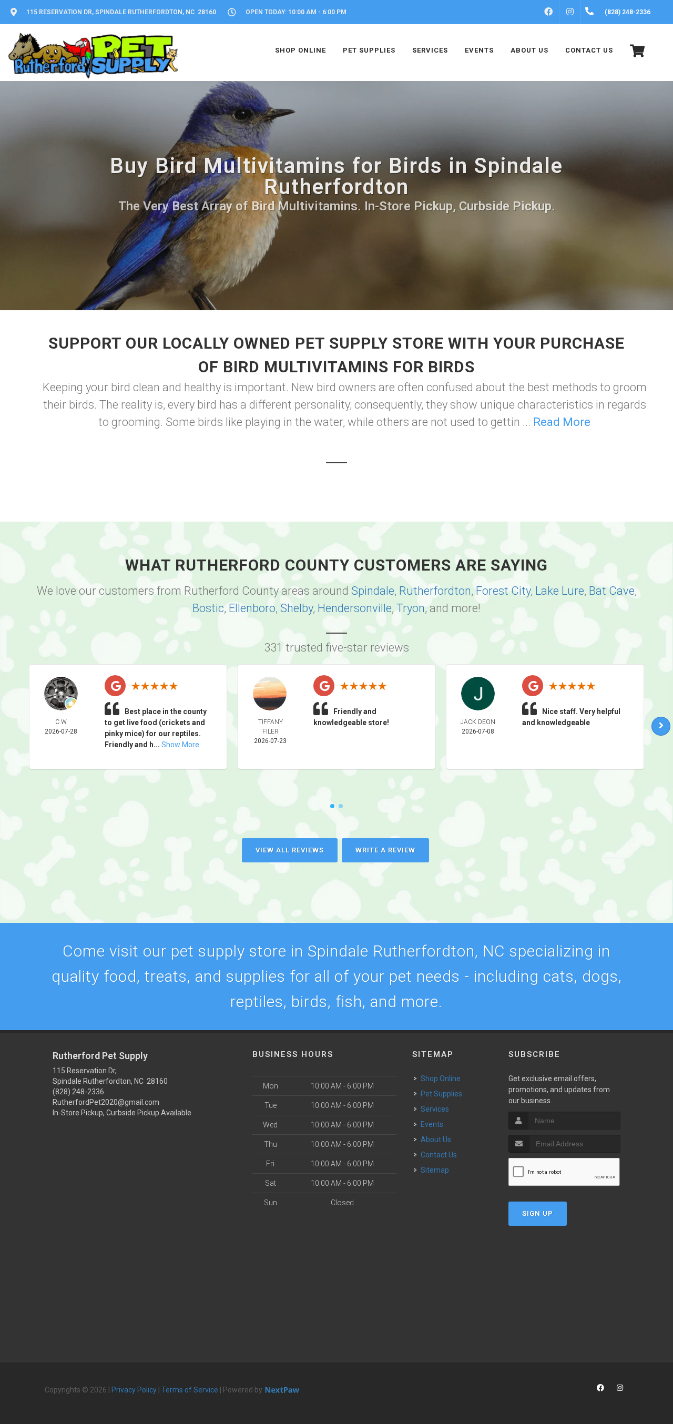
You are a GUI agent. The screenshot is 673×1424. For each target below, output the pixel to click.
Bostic (208, 608)
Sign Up (537, 1213)
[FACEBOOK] (548, 12)
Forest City (503, 590)
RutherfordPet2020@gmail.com (106, 1102)
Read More (561, 422)
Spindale (372, 590)
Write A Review (385, 850)
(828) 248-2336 (78, 1091)
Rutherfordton (435, 590)
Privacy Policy (134, 1390)
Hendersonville (355, 608)
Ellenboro (252, 608)
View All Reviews (290, 850)
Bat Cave (612, 590)
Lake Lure (559, 590)
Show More (180, 744)
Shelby (296, 608)
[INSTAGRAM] (569, 12)
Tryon (410, 608)
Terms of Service (189, 1390)
